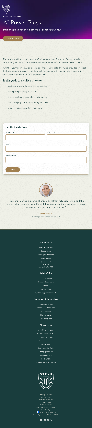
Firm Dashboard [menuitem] (46, 311)
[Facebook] (48, 420)
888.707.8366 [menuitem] (46, 258)
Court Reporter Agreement (46, 410)
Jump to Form (13, 38)
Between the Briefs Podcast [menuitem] (46, 362)
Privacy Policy (46, 402)
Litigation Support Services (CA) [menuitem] (46, 293)
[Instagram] (51, 420)
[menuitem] (46, 264)
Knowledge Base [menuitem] (46, 355)
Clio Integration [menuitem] (46, 315)
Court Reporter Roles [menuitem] (46, 348)
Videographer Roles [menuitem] (46, 352)
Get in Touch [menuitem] (46, 242)
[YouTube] (41, 420)
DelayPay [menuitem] (46, 285)
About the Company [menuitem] (46, 330)
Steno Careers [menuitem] (46, 344)
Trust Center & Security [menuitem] (46, 333)
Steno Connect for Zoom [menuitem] (46, 308)
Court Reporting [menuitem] (46, 278)
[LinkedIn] (45, 420)
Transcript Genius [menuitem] (46, 304)
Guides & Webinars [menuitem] (46, 337)
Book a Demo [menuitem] (46, 251)
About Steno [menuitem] (46, 325)
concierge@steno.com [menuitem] (46, 255)
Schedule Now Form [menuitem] (46, 247)
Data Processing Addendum (46, 407)
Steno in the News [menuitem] (46, 341)
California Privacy (46, 405)
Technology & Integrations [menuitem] (46, 299)
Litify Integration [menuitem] (46, 318)
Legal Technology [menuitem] (46, 289)
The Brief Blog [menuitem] (46, 359)
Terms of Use (46, 397)
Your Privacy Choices (48, 412)
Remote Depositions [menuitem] (46, 282)
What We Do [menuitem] (46, 273)
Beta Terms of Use (46, 400)
